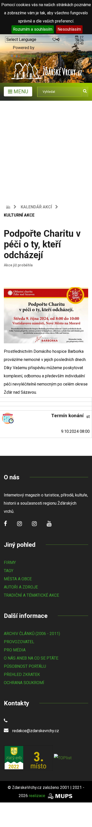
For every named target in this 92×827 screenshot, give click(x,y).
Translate (28, 55)
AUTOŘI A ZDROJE (21, 587)
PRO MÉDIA (15, 650)
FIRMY (10, 562)
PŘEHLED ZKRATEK (22, 674)
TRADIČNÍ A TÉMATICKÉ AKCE (31, 595)
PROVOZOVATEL (19, 641)
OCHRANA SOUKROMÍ (24, 682)
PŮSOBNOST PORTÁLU (25, 666)
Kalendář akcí (36, 207)
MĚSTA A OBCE (18, 578)
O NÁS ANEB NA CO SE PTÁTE (31, 658)
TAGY (8, 570)
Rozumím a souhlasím (32, 29)
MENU (20, 91)
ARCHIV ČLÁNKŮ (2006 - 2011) (32, 633)
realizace (37, 795)
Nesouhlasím (69, 29)
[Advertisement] (46, 149)
